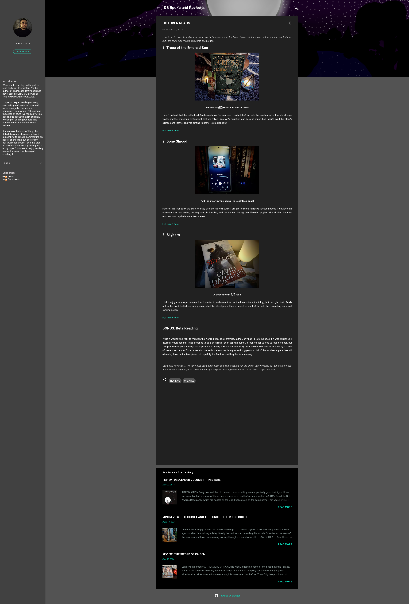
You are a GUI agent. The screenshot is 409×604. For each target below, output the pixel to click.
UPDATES (189, 380)
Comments (13, 179)
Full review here (170, 130)
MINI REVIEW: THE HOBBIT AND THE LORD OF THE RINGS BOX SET (206, 517)
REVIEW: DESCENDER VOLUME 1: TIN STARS (191, 479)
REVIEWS (175, 380)
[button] (290, 23)
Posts (10, 176)
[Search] (296, 9)
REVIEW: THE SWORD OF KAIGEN (183, 554)
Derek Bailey (22, 43)
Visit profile (23, 51)
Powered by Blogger (229, 595)
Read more (285, 507)
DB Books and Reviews (184, 7)
